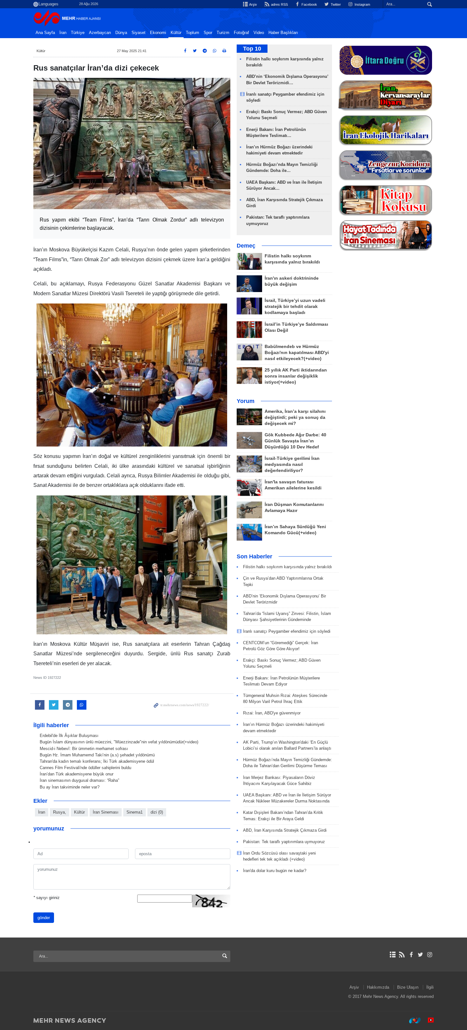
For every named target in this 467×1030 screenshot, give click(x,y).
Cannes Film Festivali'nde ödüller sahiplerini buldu (85, 767)
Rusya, (59, 812)
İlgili (430, 987)
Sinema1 (134, 812)
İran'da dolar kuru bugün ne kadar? (274, 870)
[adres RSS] (402, 955)
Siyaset (139, 33)
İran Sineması (105, 812)
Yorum (245, 401)
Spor (208, 33)
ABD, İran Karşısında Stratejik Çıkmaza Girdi (285, 830)
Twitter (335, 4)
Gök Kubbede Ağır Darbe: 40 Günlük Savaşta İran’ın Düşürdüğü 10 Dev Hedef (295, 441)
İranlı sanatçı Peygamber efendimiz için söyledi (286, 631)
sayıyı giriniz (46, 897)
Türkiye (78, 33)
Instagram (362, 4)
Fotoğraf (241, 33)
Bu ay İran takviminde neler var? (69, 787)
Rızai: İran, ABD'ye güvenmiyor (272, 713)
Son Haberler (254, 556)
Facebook (309, 4)
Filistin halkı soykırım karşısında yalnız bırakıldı (287, 566)
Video (259, 33)
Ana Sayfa (45, 33)
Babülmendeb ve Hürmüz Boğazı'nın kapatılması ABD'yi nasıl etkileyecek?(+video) (297, 352)
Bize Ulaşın (407, 987)
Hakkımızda (378, 987)
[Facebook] (411, 955)
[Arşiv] (392, 955)
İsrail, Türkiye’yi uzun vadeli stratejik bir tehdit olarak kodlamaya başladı (295, 306)
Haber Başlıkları (283, 33)
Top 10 (252, 48)
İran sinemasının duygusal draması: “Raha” (79, 780)
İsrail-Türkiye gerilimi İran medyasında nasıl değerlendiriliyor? (292, 464)
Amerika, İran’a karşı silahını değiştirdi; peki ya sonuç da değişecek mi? (295, 417)
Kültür (176, 33)
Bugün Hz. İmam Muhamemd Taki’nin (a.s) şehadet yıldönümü (97, 755)
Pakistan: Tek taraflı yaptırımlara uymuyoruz (284, 841)
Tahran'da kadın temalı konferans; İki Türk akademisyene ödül (97, 761)
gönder (43, 917)
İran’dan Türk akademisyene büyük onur (76, 774)
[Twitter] (420, 955)
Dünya (121, 33)
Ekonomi (158, 33)
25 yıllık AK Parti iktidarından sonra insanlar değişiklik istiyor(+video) (296, 376)
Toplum (192, 33)
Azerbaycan (100, 33)
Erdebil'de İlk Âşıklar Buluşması (69, 735)
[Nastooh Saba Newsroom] (412, 1020)
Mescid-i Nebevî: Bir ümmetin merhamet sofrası (84, 748)
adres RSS (279, 4)
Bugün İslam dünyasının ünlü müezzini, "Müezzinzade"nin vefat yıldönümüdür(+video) (119, 742)
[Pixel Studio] (428, 1020)
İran (62, 33)
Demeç (246, 245)
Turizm (223, 33)
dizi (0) (157, 812)
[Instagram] (430, 955)
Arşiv (252, 4)
